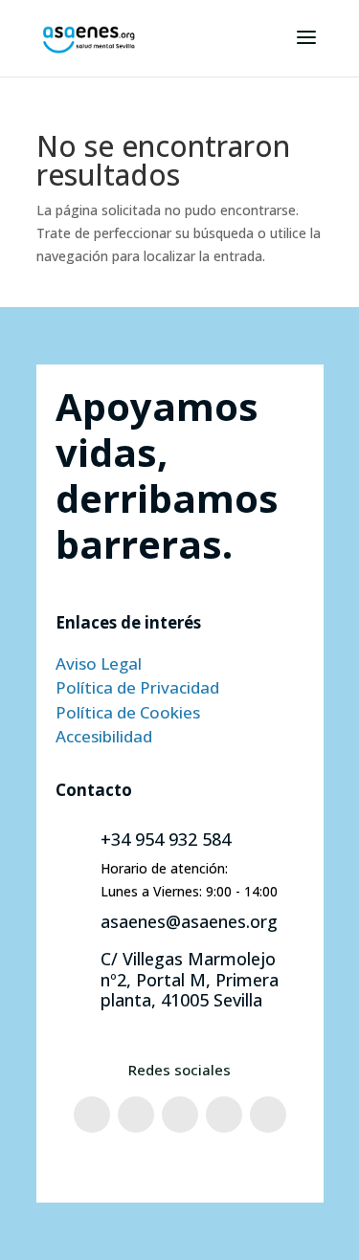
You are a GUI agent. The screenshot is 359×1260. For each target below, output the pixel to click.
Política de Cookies (128, 712)
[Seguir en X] (180, 1114)
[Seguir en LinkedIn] (268, 1114)
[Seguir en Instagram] (136, 1114)
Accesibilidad (104, 736)
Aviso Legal (99, 663)
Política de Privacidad (137, 687)
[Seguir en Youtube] (224, 1114)
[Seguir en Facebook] (92, 1114)
